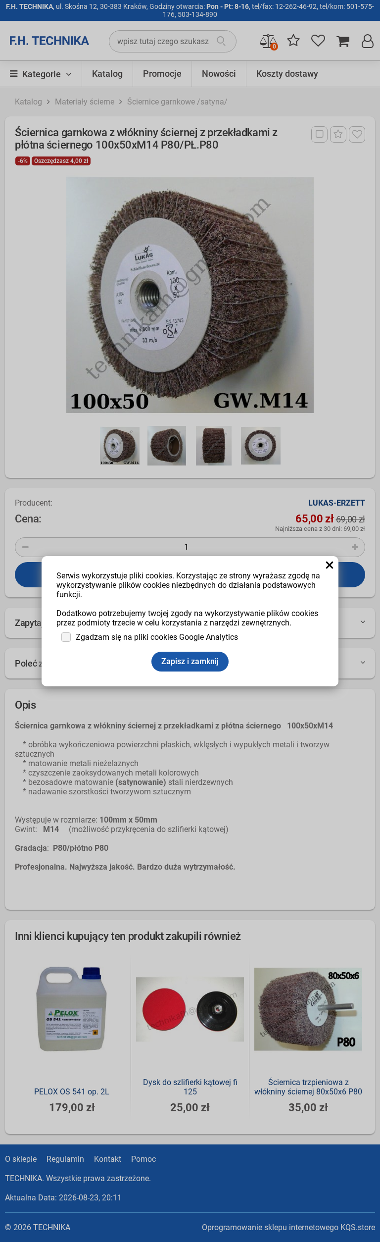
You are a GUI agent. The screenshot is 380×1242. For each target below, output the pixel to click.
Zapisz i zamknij (190, 661)
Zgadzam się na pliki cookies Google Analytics (157, 637)
